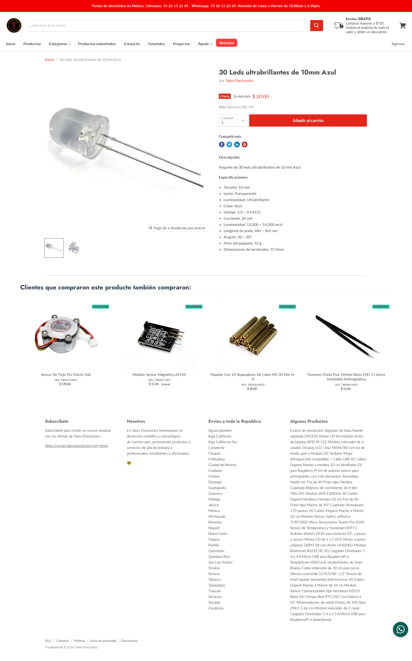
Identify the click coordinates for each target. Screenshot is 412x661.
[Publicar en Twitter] (229, 144)
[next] (388, 345)
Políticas (79, 641)
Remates (226, 42)
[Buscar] (316, 25)
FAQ (48, 641)
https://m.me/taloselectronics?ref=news (76, 445)
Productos (32, 43)
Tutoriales (156, 43)
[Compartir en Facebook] (222, 144)
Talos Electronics (239, 80)
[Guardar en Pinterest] (244, 144)
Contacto (132, 43)
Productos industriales (97, 43)
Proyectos (181, 43)
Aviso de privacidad (103, 641)
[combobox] (169, 25)
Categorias (58, 43)
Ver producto (66, 340)
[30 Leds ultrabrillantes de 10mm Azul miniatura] (54, 248)
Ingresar (398, 44)
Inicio (10, 43)
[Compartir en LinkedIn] (237, 144)
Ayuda (204, 43)
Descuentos (129, 641)
